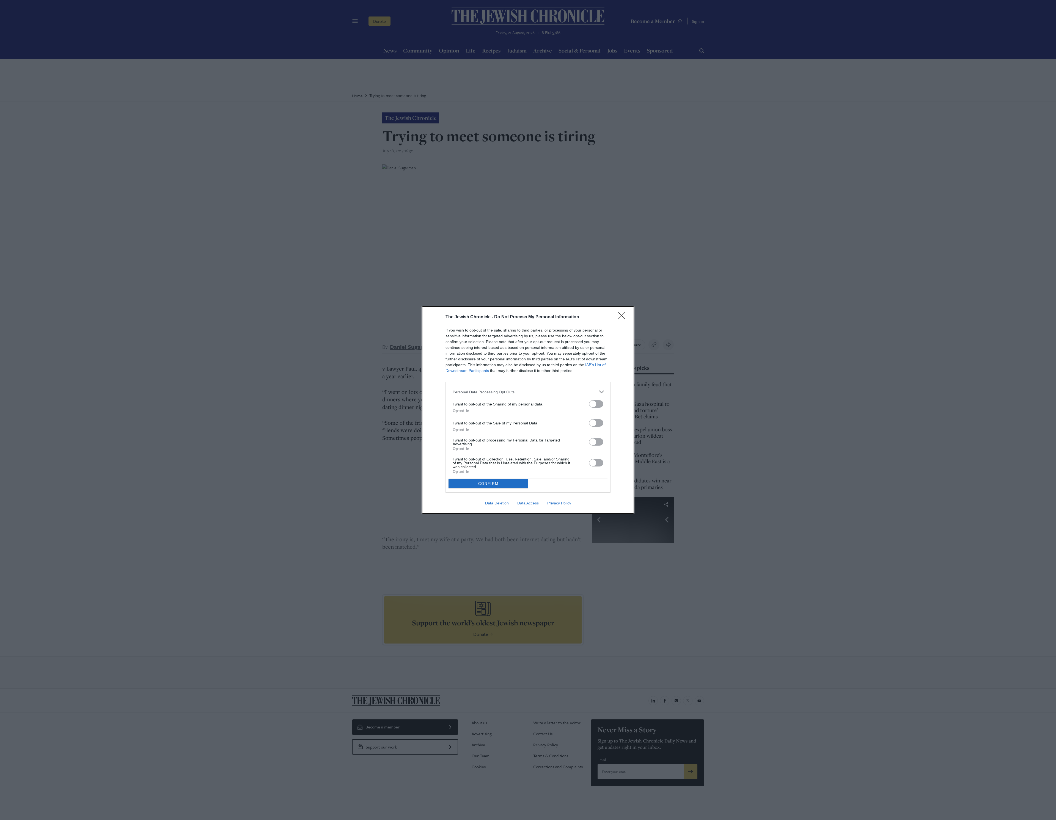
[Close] (623, 317)
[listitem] (528, 392)
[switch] (596, 404)
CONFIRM (488, 484)
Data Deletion (497, 503)
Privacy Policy (559, 503)
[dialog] (528, 410)
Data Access (528, 503)
